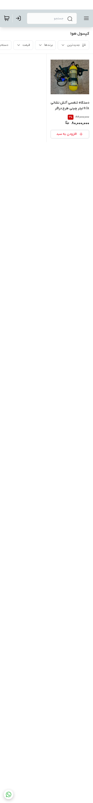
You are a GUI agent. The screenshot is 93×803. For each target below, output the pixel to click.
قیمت (26, 45)
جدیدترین (73, 45)
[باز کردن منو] (85, 18)
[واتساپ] (8, 794)
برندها (48, 45)
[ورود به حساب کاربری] (19, 18)
